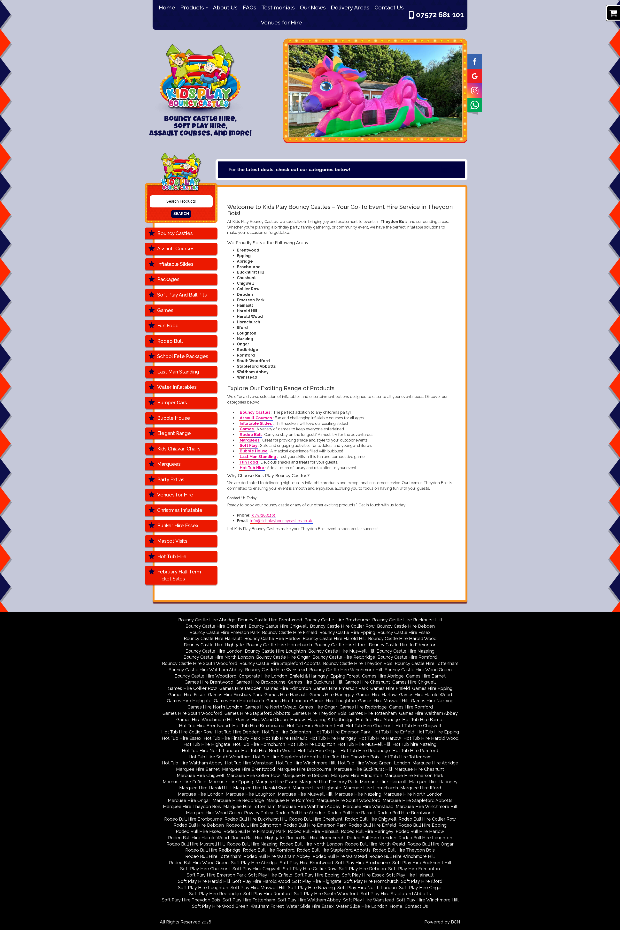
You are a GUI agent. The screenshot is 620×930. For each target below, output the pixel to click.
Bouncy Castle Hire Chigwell (278, 626)
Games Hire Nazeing (432, 700)
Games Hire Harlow (376, 694)
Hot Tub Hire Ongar (318, 750)
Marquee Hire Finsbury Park (328, 781)
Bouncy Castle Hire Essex (404, 632)
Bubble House (173, 418)
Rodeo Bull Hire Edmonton (253, 825)
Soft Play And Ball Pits (182, 295)
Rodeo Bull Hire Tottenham (213, 856)
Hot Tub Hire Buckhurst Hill (315, 725)
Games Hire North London (214, 706)
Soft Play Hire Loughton (203, 887)
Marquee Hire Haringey (433, 781)
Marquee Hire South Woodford (348, 800)
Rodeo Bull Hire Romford (268, 850)
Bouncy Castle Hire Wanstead (276, 669)
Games (165, 310)
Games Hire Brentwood (209, 682)
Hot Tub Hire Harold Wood (430, 738)
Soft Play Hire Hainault (410, 874)
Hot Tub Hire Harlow (379, 738)
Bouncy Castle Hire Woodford (205, 675)
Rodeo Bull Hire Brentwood (406, 812)
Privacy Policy (258, 812)
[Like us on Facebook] (474, 61)
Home (167, 7)
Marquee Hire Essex (276, 781)
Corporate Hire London (263, 675)
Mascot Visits (172, 541)
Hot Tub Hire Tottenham (406, 756)
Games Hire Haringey (332, 694)
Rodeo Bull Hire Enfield (372, 825)
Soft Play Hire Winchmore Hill (427, 899)
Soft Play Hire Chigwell (256, 868)
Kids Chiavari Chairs (179, 449)
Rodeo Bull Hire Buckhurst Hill (256, 819)
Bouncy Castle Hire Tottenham (426, 663)
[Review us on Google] (474, 75)
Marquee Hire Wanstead (368, 806)
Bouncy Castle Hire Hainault (213, 638)
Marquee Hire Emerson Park (414, 775)
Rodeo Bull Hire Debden (199, 825)
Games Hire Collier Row (192, 688)
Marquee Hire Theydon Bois (192, 806)
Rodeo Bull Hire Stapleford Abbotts (334, 850)
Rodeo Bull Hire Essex (198, 831)
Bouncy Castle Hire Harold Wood (402, 638)
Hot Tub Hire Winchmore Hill (305, 762)
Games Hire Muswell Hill (383, 700)
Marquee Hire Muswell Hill (305, 794)
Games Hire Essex (187, 694)
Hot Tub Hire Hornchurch (259, 744)
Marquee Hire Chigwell (200, 775)
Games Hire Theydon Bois (319, 713)
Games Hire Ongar (318, 706)
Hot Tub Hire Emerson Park (341, 731)
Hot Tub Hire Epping (438, 731)
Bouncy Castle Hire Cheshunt (216, 626)
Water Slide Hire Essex (309, 906)
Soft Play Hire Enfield (270, 874)
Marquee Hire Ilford (420, 787)
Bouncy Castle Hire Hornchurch (279, 644)
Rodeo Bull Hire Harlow (420, 831)
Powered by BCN (442, 921)
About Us (225, 7)
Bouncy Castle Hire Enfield (289, 632)
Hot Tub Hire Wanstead (249, 762)
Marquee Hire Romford (290, 800)
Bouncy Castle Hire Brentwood (270, 619)
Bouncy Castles (175, 233)
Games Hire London (287, 700)
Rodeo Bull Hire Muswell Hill (195, 843)
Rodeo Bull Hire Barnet (351, 812)
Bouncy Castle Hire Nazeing (405, 651)
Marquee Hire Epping (231, 781)
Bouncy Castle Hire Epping (347, 632)
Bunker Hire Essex (177, 525)
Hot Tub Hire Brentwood (204, 725)
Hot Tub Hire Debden (237, 731)
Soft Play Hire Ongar (420, 887)
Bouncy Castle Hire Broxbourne (337, 619)
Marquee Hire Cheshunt (419, 769)
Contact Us (389, 7)
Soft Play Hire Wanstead (368, 899)
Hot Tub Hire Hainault (284, 738)
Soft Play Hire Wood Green (220, 906)
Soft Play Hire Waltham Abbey (309, 899)
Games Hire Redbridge (363, 706)
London (402, 762)
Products (192, 7)
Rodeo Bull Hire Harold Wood (198, 837)
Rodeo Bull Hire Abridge (300, 812)
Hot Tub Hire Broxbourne (258, 725)
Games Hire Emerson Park (340, 688)
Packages (168, 279)
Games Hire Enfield (390, 688)
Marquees (169, 464)
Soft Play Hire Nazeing (311, 887)
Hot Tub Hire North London (210, 750)
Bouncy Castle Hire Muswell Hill (341, 651)
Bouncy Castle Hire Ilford (340, 644)
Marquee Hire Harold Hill (205, 787)
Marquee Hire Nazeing (358, 794)
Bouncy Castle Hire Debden (406, 626)
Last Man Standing (178, 372)
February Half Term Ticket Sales (179, 575)
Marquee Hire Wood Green (214, 812)
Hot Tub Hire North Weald (268, 750)
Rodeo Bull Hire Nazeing (252, 843)
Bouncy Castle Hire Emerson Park (225, 632)
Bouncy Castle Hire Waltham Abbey (206, 669)
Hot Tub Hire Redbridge (365, 750)
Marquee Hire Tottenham (249, 806)
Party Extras (170, 479)
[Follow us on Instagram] (474, 90)
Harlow (297, 719)
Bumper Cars (172, 402)
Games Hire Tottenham (373, 713)
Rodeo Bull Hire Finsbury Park (255, 831)
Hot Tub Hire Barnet (423, 719)
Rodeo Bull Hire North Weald (375, 843)
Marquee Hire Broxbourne (304, 769)
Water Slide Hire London (361, 906)
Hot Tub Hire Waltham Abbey (192, 762)
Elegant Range (174, 433)
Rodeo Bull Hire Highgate (257, 837)
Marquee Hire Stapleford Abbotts (417, 800)
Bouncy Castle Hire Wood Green (418, 669)
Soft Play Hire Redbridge (215, 893)
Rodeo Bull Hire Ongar (430, 843)
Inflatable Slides (175, 264)
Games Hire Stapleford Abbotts (257, 713)
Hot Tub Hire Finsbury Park (232, 738)
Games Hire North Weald (270, 706)
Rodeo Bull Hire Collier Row (427, 819)
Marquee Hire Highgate (317, 787)
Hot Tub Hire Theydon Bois (351, 756)
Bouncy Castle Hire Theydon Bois (357, 663)
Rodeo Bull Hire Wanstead (340, 856)
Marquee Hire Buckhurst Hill (363, 769)
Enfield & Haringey (309, 675)
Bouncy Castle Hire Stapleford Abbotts (280, 663)
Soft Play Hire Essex (363, 874)
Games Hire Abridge (383, 675)
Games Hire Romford (411, 706)
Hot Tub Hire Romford (415, 750)
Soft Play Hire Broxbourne (362, 862)
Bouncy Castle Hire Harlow (272, 638)
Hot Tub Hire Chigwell (418, 725)
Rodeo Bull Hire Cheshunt (315, 819)
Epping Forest (345, 675)
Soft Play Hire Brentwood (306, 862)
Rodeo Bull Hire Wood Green (199, 862)
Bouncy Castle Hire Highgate (214, 644)
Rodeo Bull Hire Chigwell (370, 819)
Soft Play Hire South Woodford (326, 893)
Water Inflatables (177, 387)
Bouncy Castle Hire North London (219, 657)
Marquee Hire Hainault (383, 781)
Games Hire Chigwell (414, 682)
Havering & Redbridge (331, 719)
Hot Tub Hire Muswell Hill (364, 744)
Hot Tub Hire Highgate (207, 744)
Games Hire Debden (240, 688)
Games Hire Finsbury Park (235, 694)
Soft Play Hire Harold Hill (204, 881)
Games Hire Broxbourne (261, 682)
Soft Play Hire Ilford (421, 881)
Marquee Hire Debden (305, 775)
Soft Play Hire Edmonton (414, 868)
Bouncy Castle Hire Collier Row (342, 626)
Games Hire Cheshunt (367, 682)
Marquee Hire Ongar (189, 800)
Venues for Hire (281, 22)
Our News (313, 7)
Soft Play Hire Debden (362, 868)
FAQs (249, 7)
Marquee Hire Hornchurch (371, 787)
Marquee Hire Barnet (198, 769)
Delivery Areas (350, 7)
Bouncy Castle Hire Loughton (275, 651)
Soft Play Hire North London (367, 887)
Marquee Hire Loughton (250, 794)
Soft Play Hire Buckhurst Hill (421, 862)
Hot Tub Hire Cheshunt (369, 725)
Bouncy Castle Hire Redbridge (343, 657)
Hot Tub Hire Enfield (393, 731)
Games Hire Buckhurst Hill (315, 682)
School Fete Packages (182, 356)
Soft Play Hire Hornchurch (371, 881)
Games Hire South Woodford (192, 713)
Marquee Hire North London (413, 794)
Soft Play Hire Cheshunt (205, 868)
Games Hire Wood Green (262, 719)
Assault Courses (175, 249)
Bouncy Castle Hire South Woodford (199, 663)
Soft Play (248, 445)
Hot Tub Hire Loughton (311, 744)
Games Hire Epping (432, 688)
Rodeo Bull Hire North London (311, 843)
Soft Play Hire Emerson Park (216, 874)
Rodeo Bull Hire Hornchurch (315, 837)
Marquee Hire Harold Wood (261, 787)
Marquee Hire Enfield (184, 781)
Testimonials (278, 7)
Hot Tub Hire (171, 556)
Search (181, 213)
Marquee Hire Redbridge (238, 800)
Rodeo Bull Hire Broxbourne (193, 819)
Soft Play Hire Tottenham (249, 899)
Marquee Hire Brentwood (248, 769)
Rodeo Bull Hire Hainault (313, 831)
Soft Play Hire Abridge (254, 862)
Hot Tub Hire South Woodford (219, 756)
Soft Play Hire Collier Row (310, 868)
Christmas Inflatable (179, 510)
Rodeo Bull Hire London (371, 837)
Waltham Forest (267, 906)
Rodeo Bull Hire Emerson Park (315, 825)
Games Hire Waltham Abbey (428, 713)
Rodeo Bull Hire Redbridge (212, 850)
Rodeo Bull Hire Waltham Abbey (277, 856)
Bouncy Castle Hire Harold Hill (334, 638)
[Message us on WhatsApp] (474, 105)
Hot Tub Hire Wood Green (365, 762)
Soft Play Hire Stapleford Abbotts (396, 893)
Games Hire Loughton (333, 700)
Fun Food (167, 325)
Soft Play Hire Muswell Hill (258, 887)
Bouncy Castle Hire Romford (407, 657)
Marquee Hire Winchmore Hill (426, 806)
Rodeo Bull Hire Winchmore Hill (402, 856)
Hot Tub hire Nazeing (414, 744)
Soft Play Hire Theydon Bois (191, 899)
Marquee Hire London (200, 794)
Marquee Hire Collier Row (253, 775)
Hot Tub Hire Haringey (333, 738)
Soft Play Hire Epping (317, 874)
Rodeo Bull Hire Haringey (367, 831)
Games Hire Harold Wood (425, 694)
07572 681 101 (440, 14)
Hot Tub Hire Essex (181, 738)
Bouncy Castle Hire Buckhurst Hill (407, 619)
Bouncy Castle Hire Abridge (206, 619)
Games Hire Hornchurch (239, 700)
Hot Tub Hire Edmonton (286, 731)
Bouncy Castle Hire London (214, 651)
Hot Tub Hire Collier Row (187, 731)
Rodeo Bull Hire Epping (422, 825)
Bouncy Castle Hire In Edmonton (402, 644)
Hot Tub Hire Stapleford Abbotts (287, 756)
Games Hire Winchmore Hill (205, 719)
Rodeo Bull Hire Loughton (425, 837)
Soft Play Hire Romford (267, 893)
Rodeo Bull (170, 341)
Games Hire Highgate (189, 700)
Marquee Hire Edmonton (356, 775)
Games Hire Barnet (426, 675)
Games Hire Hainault (285, 694)
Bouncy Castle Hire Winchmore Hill (345, 669)
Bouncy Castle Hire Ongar (283, 657)
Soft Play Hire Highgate (316, 881)
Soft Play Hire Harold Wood (261, 881)
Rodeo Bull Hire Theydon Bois (404, 850)
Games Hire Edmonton (287, 688)
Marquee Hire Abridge (435, 762)
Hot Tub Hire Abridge (378, 719)
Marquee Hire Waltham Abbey (309, 806)
